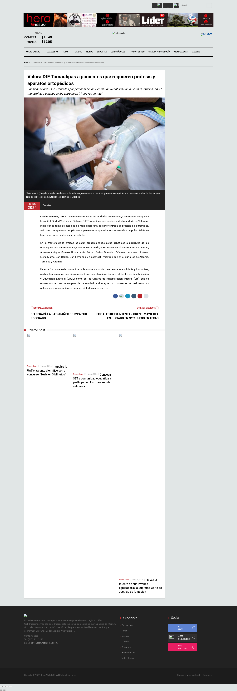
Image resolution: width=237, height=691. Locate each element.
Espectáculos (118, 52)
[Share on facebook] (115, 296)
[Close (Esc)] (1, 686)
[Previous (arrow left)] (1, 690)
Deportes (102, 52)
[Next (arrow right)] (4, 690)
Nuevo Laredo (33, 52)
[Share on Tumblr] (133, 296)
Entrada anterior (43, 308)
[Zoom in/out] (10, 686)
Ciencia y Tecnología (159, 52)
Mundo (89, 52)
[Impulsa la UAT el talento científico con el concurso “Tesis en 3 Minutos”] (48, 348)
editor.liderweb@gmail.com (44, 642)
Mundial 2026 (181, 52)
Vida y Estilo (137, 52)
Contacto (207, 675)
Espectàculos (128, 652)
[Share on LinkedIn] (127, 296)
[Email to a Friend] (146, 296)
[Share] (4, 686)
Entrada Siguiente (146, 308)
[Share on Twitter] (121, 296)
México (78, 52)
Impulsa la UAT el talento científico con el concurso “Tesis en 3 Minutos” (47, 370)
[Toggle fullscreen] (7, 686)
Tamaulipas (52, 52)
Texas (65, 52)
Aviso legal (194, 675)
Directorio (181, 675)
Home (27, 62)
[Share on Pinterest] (140, 296)
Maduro (196, 52)
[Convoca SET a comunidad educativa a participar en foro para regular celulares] (94, 351)
